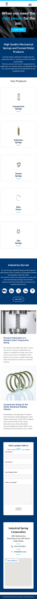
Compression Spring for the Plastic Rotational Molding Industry (16, 407)
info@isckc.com (20, 552)
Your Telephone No (11, 472)
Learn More (19, 30)
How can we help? (11, 482)
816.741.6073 (20, 546)
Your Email (9, 462)
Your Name (9, 452)
